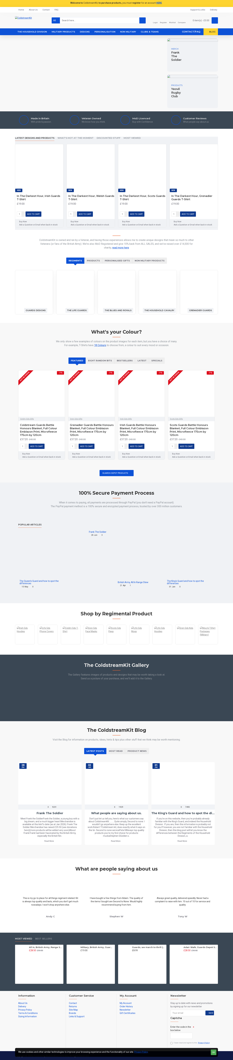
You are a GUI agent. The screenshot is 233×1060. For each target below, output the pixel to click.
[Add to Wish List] (55, 214)
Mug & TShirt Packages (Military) (208, 644)
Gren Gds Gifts (76, 419)
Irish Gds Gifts (126, 419)
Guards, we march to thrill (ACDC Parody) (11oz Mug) (148, 947)
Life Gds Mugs (139, 644)
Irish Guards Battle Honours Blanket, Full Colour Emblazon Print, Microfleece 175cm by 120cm (139, 430)
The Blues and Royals (118, 310)
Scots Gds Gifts (176, 419)
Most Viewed (132, 138)
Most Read (116, 751)
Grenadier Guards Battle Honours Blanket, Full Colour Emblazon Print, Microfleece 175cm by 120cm (92, 430)
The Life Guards (77, 310)
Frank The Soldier (97, 532)
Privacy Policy (141, 1052)
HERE (159, 3)
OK (213, 1052)
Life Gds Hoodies (162, 644)
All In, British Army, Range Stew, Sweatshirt (45, 947)
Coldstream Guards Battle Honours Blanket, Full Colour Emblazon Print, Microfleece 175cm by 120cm (38, 430)
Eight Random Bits (100, 360)
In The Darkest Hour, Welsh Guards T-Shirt (91, 198)
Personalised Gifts (117, 260)
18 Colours (100, 345)
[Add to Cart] (30, 953)
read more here (120, 247)
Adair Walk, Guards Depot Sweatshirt (200, 947)
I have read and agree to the (192, 1043)
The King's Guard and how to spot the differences (185, 582)
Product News (137, 751)
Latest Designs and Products (34, 138)
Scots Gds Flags (116, 644)
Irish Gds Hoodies (25, 644)
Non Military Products (150, 260)
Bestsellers (125, 360)
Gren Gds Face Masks (93, 644)
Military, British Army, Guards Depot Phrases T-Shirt (97, 947)
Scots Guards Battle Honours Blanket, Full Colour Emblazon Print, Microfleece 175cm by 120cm (189, 430)
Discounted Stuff (108, 138)
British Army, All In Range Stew (133, 582)
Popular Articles (30, 524)
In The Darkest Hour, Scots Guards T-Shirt (142, 198)
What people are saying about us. (116, 813)
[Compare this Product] (60, 214)
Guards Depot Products (115, 473)
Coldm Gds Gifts (27, 419)
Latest (142, 360)
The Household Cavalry (159, 310)
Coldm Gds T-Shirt (70, 644)
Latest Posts (95, 751)
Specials (156, 360)
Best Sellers (43, 938)
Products (93, 260)
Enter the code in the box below (180, 1028)
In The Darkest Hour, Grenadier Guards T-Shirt (191, 198)
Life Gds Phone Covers (47, 644)
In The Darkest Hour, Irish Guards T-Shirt (38, 198)
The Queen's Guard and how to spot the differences (39, 582)
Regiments (75, 260)
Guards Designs (36, 310)
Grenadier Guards (200, 310)
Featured (77, 360)
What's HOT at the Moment (76, 138)
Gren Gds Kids (185, 644)
